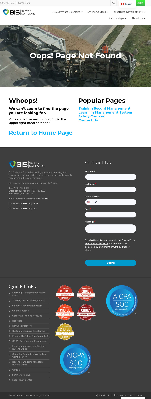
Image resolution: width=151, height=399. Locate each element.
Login (139, 2)
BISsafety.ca (42, 198)
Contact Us (24, 3)
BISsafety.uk (29, 208)
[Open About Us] (144, 18)
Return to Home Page (41, 132)
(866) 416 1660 (7, 3)
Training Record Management (104, 108)
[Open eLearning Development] (144, 12)
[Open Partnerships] (125, 18)
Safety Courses (91, 116)
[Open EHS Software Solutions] (82, 12)
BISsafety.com (30, 203)
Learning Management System (105, 112)
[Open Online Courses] (107, 12)
